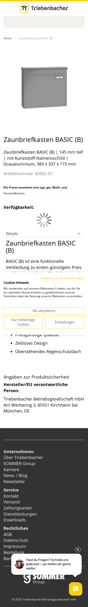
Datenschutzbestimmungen (62, 278)
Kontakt (11, 496)
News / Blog (15, 475)
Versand (12, 502)
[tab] (44, 232)
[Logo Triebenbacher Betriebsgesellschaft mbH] (44, 8)
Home (7, 38)
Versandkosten (14, 193)
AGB (8, 534)
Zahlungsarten (18, 508)
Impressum (15, 546)
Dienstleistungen (20, 514)
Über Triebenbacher (23, 457)
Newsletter (14, 481)
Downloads (15, 520)
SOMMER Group (19, 463)
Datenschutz (16, 540)
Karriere (11, 469)
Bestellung (14, 552)
